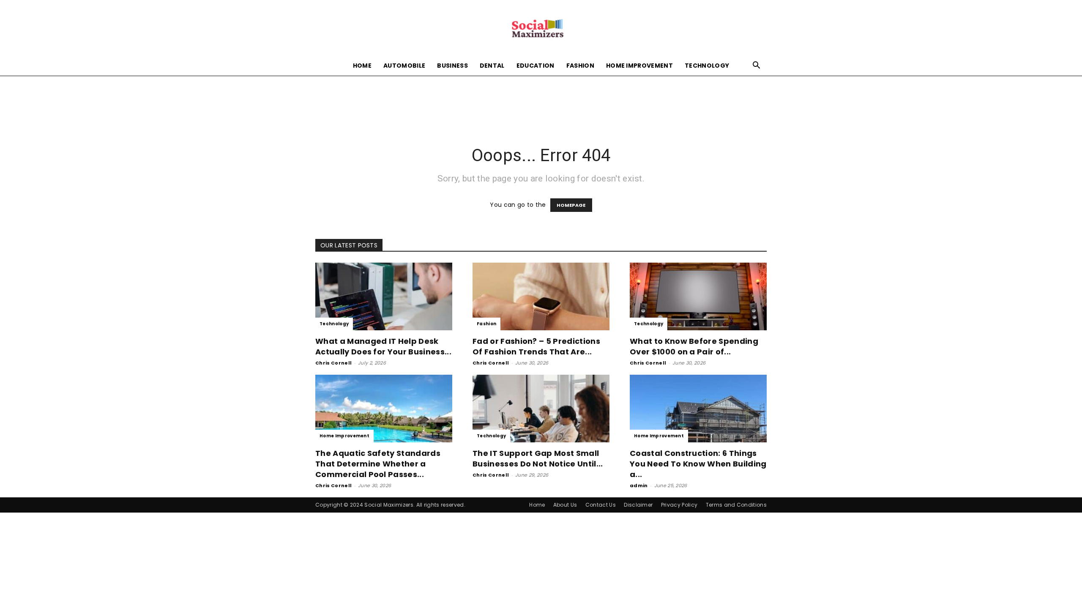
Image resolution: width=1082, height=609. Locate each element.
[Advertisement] (541, 105)
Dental (492, 65)
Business (452, 65)
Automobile (404, 65)
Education (535, 65)
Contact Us (600, 504)
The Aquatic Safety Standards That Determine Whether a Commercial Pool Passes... (377, 464)
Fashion (580, 65)
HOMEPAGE (571, 205)
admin (639, 485)
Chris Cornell (333, 362)
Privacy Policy (679, 504)
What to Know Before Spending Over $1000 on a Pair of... (694, 346)
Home (362, 65)
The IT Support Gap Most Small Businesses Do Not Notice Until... (538, 458)
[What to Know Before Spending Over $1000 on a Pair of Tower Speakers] (698, 296)
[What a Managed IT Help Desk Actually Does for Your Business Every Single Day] (383, 296)
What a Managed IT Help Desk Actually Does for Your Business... (383, 346)
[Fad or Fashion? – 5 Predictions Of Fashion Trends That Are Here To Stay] (541, 296)
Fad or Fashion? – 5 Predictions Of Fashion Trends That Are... (536, 346)
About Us (565, 504)
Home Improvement (639, 65)
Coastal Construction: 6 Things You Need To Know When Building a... (698, 464)
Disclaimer (638, 504)
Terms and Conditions (736, 504)
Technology (707, 65)
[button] (756, 66)
